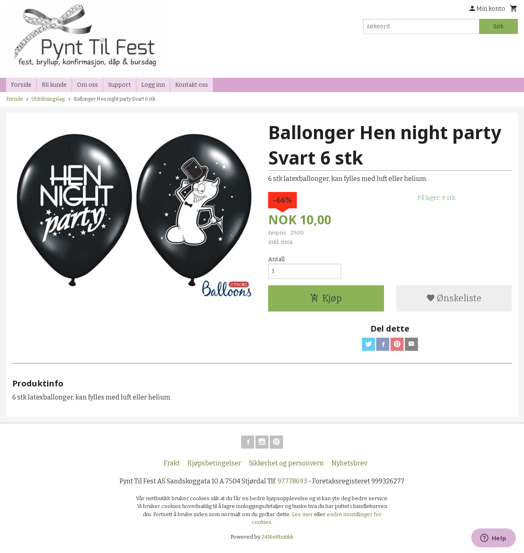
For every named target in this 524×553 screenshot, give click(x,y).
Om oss (87, 84)
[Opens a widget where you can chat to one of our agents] (493, 538)
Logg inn (153, 84)
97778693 (292, 481)
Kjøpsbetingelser (214, 463)
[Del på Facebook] (382, 344)
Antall (276, 259)
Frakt (172, 463)
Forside (21, 84)
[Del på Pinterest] (397, 344)
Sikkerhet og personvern (286, 463)
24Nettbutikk (278, 537)
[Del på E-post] (411, 344)
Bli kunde (54, 84)
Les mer (303, 514)
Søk (498, 26)
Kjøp (332, 298)
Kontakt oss (191, 84)
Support (119, 84)
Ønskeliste (458, 298)
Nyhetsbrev (349, 463)
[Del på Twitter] (368, 344)
